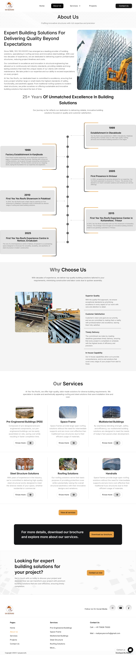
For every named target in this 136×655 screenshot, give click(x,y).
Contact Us (14, 644)
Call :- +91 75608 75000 (100, 627)
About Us (57, 6)
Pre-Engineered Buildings (61, 628)
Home (42, 6)
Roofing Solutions (57, 644)
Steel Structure (56, 640)
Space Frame (55, 632)
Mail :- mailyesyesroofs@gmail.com (105, 633)
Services (74, 6)
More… (53, 648)
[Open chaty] (130, 650)
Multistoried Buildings (59, 636)
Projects (93, 6)
